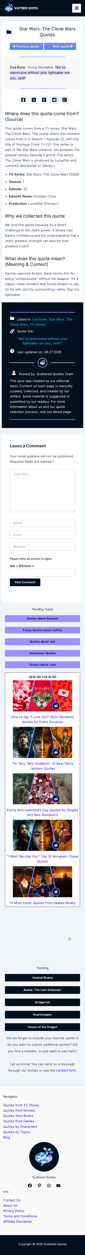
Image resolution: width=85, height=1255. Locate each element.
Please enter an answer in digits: (31, 558)
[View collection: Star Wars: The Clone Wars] (9, 32)
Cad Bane (39, 319)
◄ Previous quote (25, 46)
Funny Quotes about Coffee (42, 630)
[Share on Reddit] (54, 99)
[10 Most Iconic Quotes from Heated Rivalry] (42, 881)
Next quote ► (63, 46)
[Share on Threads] (44, 99)
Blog (6, 1137)
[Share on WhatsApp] (64, 99)
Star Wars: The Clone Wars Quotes (47, 31)
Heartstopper (42, 1014)
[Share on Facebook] (23, 99)
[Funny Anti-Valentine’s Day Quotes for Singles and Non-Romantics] (42, 789)
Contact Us (12, 1200)
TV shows (37, 324)
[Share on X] (33, 99)
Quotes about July (42, 641)
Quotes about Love (42, 664)
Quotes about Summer (42, 618)
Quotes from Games (18, 1121)
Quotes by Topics (16, 1132)
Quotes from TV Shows (21, 1105)
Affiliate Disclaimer (17, 1221)
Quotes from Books (18, 1116)
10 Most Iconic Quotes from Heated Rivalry (42, 903)
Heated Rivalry (42, 977)
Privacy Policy (13, 1211)
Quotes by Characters (20, 1127)
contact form (66, 1070)
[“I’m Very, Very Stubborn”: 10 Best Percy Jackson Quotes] (42, 742)
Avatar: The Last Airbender (42, 990)
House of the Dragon (42, 1027)
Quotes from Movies (19, 1110)
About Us (10, 1205)
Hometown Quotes (42, 653)
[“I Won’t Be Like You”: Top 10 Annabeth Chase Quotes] (42, 835)
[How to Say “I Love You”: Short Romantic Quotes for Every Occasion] (42, 695)
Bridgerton (42, 1002)
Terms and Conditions (20, 1216)
